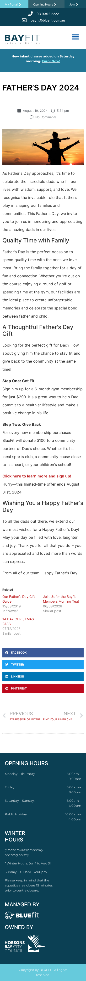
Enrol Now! (51, 61)
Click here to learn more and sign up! (36, 476)
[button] (75, 37)
